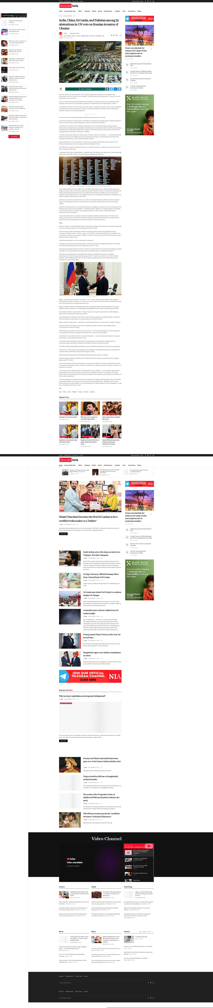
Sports (100, 11)
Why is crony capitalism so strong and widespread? (82, 696)
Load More (14, 136)
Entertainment (108, 11)
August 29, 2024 (110, 915)
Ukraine (92, 391)
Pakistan (69, 36)
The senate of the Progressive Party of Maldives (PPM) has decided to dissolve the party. (101, 797)
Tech (124, 11)
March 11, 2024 (73, 962)
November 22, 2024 (130, 917)
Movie (149, 931)
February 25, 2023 (74, 33)
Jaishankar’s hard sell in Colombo (68, 417)
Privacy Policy (75, 1)
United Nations (98, 36)
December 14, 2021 (135, 475)
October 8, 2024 (64, 950)
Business (87, 11)
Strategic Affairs (85, 36)
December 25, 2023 (80, 915)
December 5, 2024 (94, 782)
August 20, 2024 (75, 897)
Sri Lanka (78, 36)
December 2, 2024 (94, 819)
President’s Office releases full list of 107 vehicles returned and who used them (18, 117)
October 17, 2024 (99, 950)
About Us (61, 1)
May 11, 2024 (68, 956)
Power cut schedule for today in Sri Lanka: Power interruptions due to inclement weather (136, 52)
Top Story (91, 36)
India (65, 36)
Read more (63, 533)
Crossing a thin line (141, 937)
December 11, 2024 (109, 897)
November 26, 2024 (135, 909)
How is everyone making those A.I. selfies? (136, 958)
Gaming (145, 931)
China (74, 16)
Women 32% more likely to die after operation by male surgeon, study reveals (79, 471)
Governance (64, 413)
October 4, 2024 (107, 421)
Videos (139, 11)
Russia (80, 391)
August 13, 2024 (71, 903)
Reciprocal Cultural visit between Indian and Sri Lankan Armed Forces (17, 88)
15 (102, 580)
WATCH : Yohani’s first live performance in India (138, 87)
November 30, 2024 (146, 903)
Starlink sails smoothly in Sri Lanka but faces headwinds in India (79, 893)
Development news (65, 703)
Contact (81, 1)
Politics (94, 11)
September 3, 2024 (105, 956)
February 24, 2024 (80, 909)
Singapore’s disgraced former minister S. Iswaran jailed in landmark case (17, 78)
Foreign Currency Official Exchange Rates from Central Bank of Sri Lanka (141, 72)
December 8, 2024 (94, 767)
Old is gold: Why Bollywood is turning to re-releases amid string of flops (79, 938)
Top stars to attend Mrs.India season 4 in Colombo (138, 946)
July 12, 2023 (128, 948)
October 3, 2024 (86, 446)
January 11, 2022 (105, 473)
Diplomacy (63, 436)
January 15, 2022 (74, 475)
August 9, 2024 (111, 962)
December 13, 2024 (70, 524)
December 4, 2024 (141, 897)
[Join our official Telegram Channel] (139, 19)
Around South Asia (69, 11)
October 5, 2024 (64, 419)
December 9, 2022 (129, 960)
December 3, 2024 (94, 803)
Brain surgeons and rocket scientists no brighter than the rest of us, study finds (140, 471)
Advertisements (67, 1)
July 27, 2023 (139, 939)
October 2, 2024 (107, 446)
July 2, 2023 (133, 954)
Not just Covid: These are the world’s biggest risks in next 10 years (109, 470)
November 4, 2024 (105, 909)
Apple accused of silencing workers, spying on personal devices (144, 893)
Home (60, 11)
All (140, 931)
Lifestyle (117, 11)
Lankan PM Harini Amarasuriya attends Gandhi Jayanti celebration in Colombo (18, 98)
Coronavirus (131, 11)
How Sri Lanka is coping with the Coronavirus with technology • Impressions (146, 847)
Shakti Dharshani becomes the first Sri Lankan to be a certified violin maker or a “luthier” (111, 939)
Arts (61, 510)
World (80, 11)
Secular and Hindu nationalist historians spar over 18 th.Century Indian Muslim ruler (102, 761)
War (103, 36)
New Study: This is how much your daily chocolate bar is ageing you (112, 893)
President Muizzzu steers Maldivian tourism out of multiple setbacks (16, 127)
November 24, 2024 (111, 903)
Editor (65, 33)
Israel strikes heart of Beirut (17, 67)
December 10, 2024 (70, 699)
